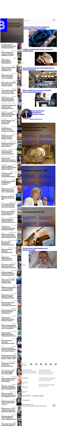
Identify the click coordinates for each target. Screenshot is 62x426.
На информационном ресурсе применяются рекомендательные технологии (33, 405)
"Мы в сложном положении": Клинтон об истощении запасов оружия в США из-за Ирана (12, 24)
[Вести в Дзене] (31, 364)
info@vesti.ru (23, 383)
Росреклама (23, 392)
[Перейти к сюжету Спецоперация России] (38, 236)
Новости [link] (26, 20)
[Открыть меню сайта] (53, 19)
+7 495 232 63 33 (24, 387)
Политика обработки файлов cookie (27, 404)
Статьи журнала (26, 400)
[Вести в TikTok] (55, 364)
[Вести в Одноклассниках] (50, 364)
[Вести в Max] (36, 364)
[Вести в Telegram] (41, 364)
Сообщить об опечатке (26, 395)
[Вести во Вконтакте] (45, 364)
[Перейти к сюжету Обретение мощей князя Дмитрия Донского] (38, 154)
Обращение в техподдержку (38, 395)
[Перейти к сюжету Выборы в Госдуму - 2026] (38, 196)
